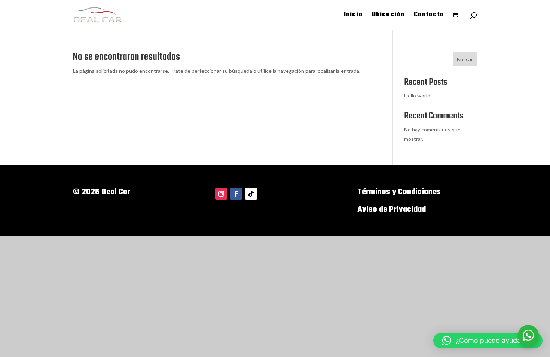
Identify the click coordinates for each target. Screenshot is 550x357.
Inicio (353, 16)
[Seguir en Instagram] (221, 194)
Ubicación (388, 16)
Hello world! (418, 95)
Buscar (465, 59)
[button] (488, 340)
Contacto (429, 16)
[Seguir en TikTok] (251, 194)
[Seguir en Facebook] (236, 194)
